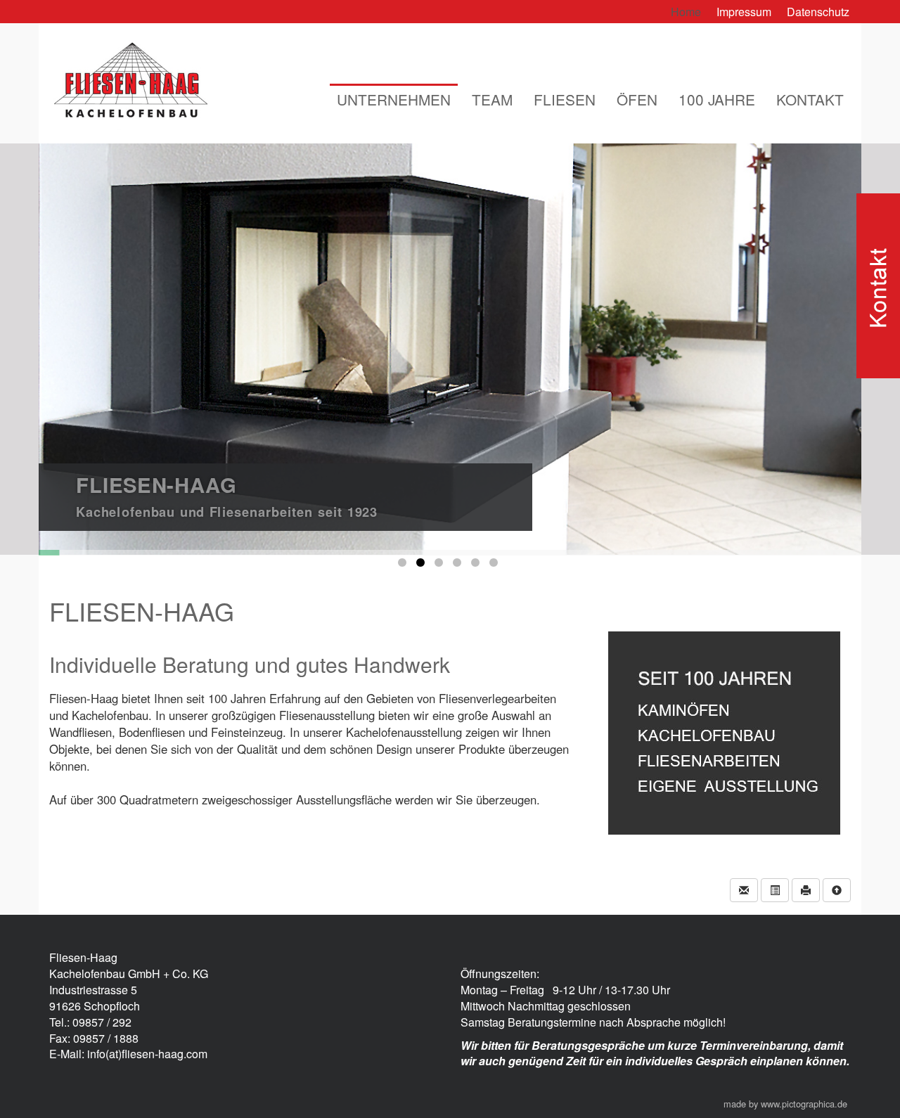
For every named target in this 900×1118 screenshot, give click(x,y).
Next (759, 342)
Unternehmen (394, 99)
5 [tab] (477, 565)
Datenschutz (818, 12)
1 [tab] (404, 565)
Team (492, 99)
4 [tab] (459, 565)
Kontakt (810, 99)
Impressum (743, 12)
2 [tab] (423, 565)
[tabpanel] (450, 349)
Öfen (637, 99)
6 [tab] (496, 565)
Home (686, 12)
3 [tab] (441, 565)
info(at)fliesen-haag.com (147, 1054)
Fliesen (565, 99)
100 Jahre (717, 99)
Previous (142, 342)
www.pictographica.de (804, 1103)
